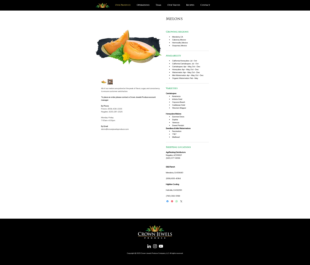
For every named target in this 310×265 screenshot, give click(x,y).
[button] (144, 5)
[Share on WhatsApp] (176, 201)
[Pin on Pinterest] (172, 201)
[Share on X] (181, 201)
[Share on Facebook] (167, 201)
